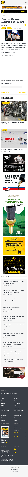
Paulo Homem (5, 25)
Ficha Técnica (14, 473)
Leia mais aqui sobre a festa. (8, 52)
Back (3, 15)
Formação (16, 405)
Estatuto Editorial (14, 475)
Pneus (2, 398)
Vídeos (15, 400)
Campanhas (3, 408)
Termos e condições (14, 469)
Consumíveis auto (18, 415)
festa (20, 87)
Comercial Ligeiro (5, 410)
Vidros (15, 417)
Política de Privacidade (14, 471)
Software (3, 405)
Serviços (3, 413)
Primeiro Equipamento (19, 410)
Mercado (16, 398)
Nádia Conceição (10, 126)
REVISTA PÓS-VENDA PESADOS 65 (5, 439)
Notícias (9, 28)
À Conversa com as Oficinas (7, 393)
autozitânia (9, 87)
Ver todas (3, 442)
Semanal (16, 432)
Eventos (4, 28)
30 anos (3, 87)
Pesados (3, 400)
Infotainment (4, 415)
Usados (15, 420)
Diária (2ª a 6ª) (17, 436)
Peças (15, 393)
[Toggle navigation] (26, 2)
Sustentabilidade (5, 417)
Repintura (16, 396)
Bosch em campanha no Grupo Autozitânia (12, 149)
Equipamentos (4, 396)
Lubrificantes (6, 102)
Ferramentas (16, 408)
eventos (15, 87)
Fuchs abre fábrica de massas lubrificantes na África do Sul (13, 123)
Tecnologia (16, 413)
